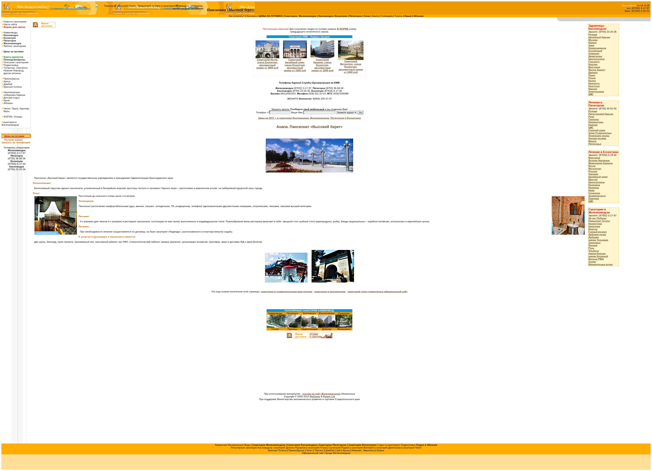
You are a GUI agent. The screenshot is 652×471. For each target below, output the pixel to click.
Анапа (375, 16)
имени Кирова (597, 253)
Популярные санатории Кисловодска (251, 447)
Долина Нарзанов (599, 160)
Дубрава (593, 237)
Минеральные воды (600, 264)
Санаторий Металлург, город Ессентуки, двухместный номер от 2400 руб (351, 67)
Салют (592, 261)
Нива (591, 190)
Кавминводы (10, 32)
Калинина (594, 185)
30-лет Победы (597, 218)
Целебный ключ (598, 176)
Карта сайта (10, 24)
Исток (591, 166)
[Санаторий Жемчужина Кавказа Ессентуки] (343, 326)
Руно (591, 116)
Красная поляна (12, 86)
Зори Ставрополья (599, 133)
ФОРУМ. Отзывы (12, 116)
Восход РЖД (596, 259)
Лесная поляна (597, 138)
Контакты (252, 16)
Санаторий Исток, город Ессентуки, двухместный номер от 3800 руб (267, 63)
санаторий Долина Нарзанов (290, 447)
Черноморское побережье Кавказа (13, 93)
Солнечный (595, 50)
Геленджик (387, 16)
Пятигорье (594, 143)
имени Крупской (598, 256)
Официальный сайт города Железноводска (326, 453)
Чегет (309, 450)
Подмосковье (10, 65)
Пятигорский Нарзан (600, 114)
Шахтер (593, 179)
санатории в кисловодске (330, 291)
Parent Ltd (329, 396)
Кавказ (592, 42)
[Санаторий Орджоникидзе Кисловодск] (309, 326)
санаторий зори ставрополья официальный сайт (378, 291)
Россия (592, 171)
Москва (592, 40)
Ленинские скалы (598, 135)
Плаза (592, 78)
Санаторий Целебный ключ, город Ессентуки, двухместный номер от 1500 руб (295, 65)
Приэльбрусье (11, 78)
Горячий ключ (596, 130)
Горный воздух (597, 231)
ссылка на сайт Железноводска (321, 393)
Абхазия (8, 103)
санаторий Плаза (317, 447)
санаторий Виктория (362, 447)
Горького (594, 61)
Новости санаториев (14, 21)
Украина (593, 174)
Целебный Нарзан (599, 37)
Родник (592, 34)
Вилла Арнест (596, 69)
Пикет (591, 75)
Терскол (318, 450)
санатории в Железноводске (10, 123)
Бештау (592, 229)
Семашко (593, 53)
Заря (591, 45)
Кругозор (594, 86)
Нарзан (592, 88)
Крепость (594, 83)
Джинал (593, 72)
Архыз (6, 81)
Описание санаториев (15, 62)
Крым (6, 100)
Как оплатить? (237, 16)
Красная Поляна (277, 450)
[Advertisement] (270, 366)
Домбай (7, 84)
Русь (591, 248)
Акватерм (594, 226)
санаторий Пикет (412, 447)
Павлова (593, 198)
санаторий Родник (339, 447)
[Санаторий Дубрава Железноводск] (326, 326)
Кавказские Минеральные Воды (232, 444)
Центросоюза (596, 59)
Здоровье (594, 242)
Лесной (592, 245)
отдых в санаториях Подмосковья (396, 444)
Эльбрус (593, 250)
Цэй (338, 450)
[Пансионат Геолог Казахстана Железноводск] (275, 326)
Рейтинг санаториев (14, 46)
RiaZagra (315, 396)
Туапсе (399, 16)
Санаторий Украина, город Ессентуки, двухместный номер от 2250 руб (322, 65)
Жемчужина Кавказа (600, 163)
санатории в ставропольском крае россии (286, 291)
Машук (592, 141)
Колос (592, 80)
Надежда (593, 187)
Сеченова (594, 193)
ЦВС (590, 94)
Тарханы (593, 119)
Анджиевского (597, 195)
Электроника (596, 91)
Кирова (592, 64)
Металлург (594, 168)
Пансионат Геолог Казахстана (599, 222)
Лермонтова (595, 122)
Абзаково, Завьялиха (363, 450)
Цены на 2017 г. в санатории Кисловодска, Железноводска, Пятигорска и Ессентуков (309, 118)
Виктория (594, 67)
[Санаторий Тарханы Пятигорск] (292, 326)
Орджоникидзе (597, 48)
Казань (380, 450)
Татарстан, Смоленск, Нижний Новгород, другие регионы (15, 70)
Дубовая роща (597, 234)
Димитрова (595, 56)
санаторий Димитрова (388, 447)
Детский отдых (11, 97)
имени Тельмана (598, 240)
